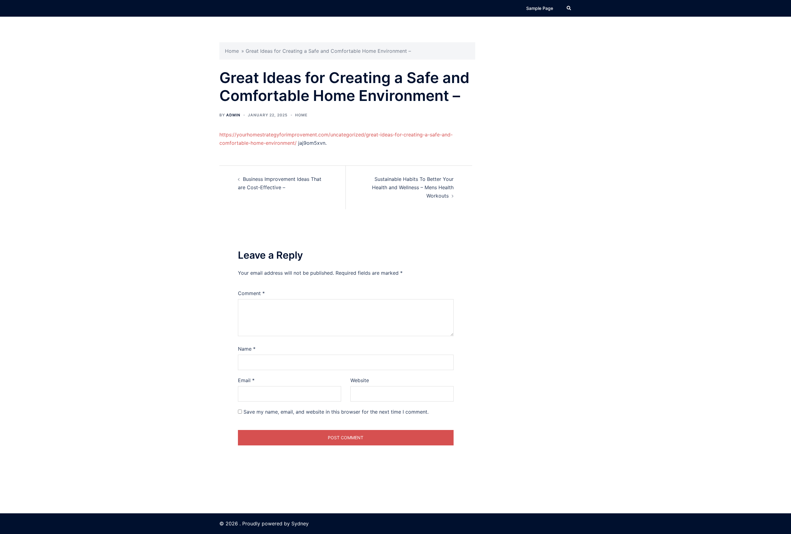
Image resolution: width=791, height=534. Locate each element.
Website (359, 380)
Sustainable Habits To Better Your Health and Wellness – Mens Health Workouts (413, 187)
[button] (569, 8)
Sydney (300, 523)
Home (232, 51)
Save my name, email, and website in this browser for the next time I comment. (336, 412)
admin (233, 115)
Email (246, 380)
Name (247, 349)
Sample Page (539, 8)
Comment (251, 293)
